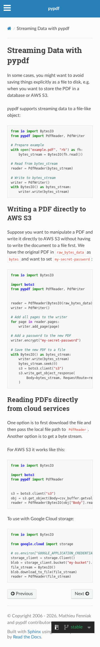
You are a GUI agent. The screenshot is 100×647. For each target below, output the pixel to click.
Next (80, 594)
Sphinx (34, 632)
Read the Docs (27, 637)
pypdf (53, 8)
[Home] (9, 28)
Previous (24, 594)
